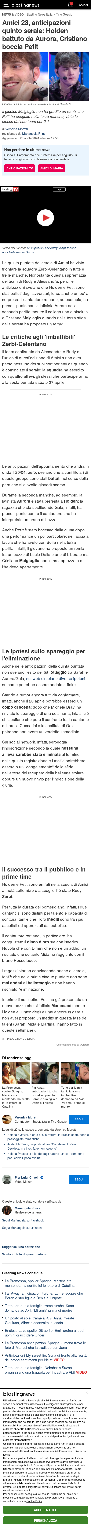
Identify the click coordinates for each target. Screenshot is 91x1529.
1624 (85, 1407)
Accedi (83, 5)
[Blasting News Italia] (25, 5)
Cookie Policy (34, 1501)
